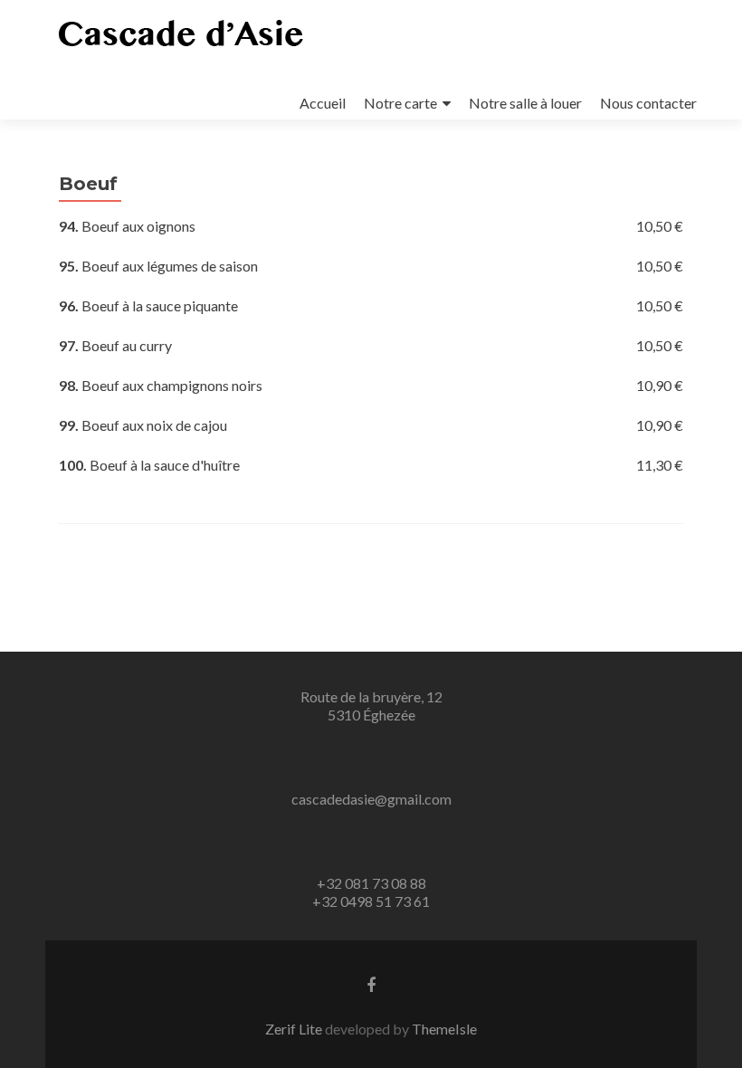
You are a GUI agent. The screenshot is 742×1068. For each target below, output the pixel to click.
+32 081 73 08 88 (371, 883)
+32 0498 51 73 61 (371, 901)
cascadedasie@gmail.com (371, 798)
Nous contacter (648, 102)
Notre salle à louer (525, 102)
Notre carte (400, 102)
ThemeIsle (444, 1028)
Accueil (323, 102)
